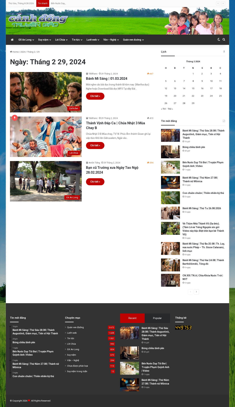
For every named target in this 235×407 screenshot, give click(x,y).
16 (202, 88)
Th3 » (170, 109)
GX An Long (24, 39)
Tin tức (76, 39)
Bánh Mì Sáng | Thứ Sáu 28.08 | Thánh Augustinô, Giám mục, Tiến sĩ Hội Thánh (204, 134)
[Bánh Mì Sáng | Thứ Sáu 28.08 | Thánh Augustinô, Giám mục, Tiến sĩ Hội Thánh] (170, 135)
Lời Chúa (60, 39)
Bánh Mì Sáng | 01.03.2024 (106, 78)
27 (175, 103)
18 (220, 88)
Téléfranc (93, 74)
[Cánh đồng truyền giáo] (38, 21)
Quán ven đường (132, 39)
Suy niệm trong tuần (77, 371)
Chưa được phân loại (77, 365)
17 (211, 88)
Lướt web (92, 39)
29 (193, 103)
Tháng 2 (31, 52)
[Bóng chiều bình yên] (170, 151)
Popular (157, 318)
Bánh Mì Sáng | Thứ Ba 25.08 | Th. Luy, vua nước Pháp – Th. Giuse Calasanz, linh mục (204, 247)
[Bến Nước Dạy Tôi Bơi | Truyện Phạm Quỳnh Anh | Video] (170, 167)
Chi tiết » (95, 96)
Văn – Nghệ (109, 39)
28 (184, 103)
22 (193, 96)
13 (175, 88)
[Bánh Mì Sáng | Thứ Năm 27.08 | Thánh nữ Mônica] (170, 182)
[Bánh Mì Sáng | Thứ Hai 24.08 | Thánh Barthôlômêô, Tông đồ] (170, 264)
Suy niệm (43, 39)
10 (211, 81)
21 (184, 96)
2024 (22, 52)
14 (184, 88)
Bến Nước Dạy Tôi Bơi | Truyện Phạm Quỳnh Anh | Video (78, 3)
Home (15, 52)
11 (220, 81)
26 (166, 103)
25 (220, 96)
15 (193, 88)
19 (166, 96)
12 (166, 88)
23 (202, 96)
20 (175, 96)
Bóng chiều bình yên (194, 147)
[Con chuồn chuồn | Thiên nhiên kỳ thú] (170, 197)
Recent (132, 318)
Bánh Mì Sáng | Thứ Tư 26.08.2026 (202, 208)
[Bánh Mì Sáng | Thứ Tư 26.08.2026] (170, 213)
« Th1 (163, 109)
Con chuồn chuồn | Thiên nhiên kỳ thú (203, 193)
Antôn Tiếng (94, 163)
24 (211, 96)
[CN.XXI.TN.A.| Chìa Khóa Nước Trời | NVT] (170, 280)
